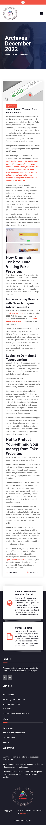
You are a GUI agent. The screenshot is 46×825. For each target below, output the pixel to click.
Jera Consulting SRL (23, 820)
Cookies (6, 742)
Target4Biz (24, 813)
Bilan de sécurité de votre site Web (16, 714)
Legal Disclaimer (9, 738)
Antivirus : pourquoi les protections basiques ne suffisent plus (21, 758)
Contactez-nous (23, 627)
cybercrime (11, 106)
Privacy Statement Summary (14, 733)
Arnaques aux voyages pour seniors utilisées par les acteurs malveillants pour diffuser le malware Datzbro (22, 774)
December (24, 54)
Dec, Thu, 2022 (34, 572)
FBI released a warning (15, 313)
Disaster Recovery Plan (11, 704)
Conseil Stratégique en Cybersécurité (25, 593)
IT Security (7, 709)
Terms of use (8, 728)
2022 (15, 54)
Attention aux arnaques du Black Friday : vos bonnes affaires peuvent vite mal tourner (23, 765)
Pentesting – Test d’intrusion (14, 700)
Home (7, 54)
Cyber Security (8, 695)
